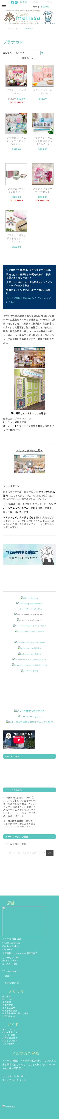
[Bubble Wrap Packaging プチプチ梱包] (29, 642)
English (37, 2)
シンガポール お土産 (13, 1076)
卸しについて (8, 1000)
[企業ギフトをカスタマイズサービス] (29, 722)
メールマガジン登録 (16, 844)
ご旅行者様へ (8, 1044)
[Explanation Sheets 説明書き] (29, 648)
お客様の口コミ (9, 1038)
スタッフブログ (9, 1041)
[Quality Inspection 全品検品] (29, 654)
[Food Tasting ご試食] (29, 671)
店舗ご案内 (7, 1005)
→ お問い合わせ (10, 983)
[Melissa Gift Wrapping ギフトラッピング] (29, 626)
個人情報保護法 (9, 1011)
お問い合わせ (8, 1016)
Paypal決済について (11, 1032)
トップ (10, 29)
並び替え (7, 53)
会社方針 (6, 997)
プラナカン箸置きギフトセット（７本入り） (16, 238)
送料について (8, 1030)
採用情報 (6, 1002)
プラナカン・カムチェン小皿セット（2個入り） (16, 141)
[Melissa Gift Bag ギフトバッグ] (29, 620)
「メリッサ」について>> (29, 609)
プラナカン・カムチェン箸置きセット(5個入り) (43, 141)
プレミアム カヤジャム (14, 1080)
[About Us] (30, 598)
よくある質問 (8, 1008)
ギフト (18, 29)
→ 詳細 (6, 976)
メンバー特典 (8, 1035)
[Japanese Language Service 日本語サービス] (29, 665)
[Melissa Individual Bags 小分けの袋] (29, 631)
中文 (49, 2)
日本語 (23, 2)
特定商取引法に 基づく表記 (15, 1014)
